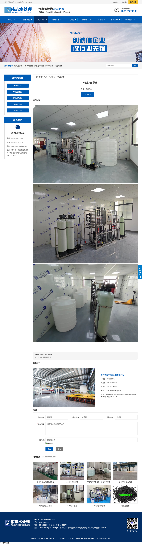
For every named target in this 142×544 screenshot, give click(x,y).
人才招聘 (99, 19)
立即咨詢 (88, 94)
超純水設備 (49, 66)
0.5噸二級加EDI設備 (46, 354)
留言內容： (41, 424)
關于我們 (116, 2)
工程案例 (70, 19)
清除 (59, 449)
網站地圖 (133, 2)
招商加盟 (114, 19)
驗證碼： (42, 440)
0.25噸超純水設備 (45, 357)
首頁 (45, 77)
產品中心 (41, 19)
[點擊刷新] (49, 443)
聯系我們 (124, 2)
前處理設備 (58, 66)
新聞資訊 (55, 19)
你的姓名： (41, 417)
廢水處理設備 (39, 66)
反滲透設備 (18, 66)
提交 (49, 449)
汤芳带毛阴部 (4, 543)
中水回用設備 (28, 66)
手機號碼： (76, 417)
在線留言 (85, 19)
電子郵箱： (111, 417)
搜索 (134, 65)
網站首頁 (11, 19)
